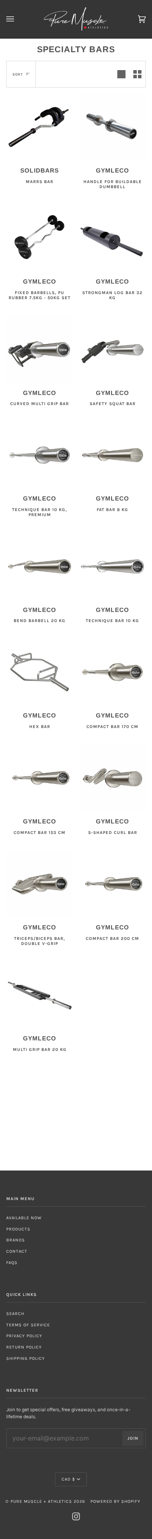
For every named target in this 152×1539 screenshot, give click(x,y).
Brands (15, 1240)
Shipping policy (25, 1358)
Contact (16, 1251)
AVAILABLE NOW (24, 1217)
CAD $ (68, 1479)
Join (132, 1438)
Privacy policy (24, 1335)
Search (15, 1313)
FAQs (12, 1262)
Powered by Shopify (115, 1501)
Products (18, 1229)
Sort (17, 74)
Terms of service (28, 1324)
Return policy (24, 1347)
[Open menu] (18, 19)
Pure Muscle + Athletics (41, 1501)
